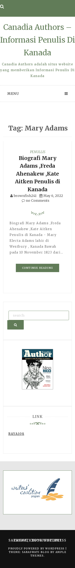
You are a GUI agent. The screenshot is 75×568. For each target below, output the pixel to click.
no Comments (37, 200)
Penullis (37, 152)
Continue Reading (37, 267)
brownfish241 (25, 196)
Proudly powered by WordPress (36, 548)
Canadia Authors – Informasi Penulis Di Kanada (37, 40)
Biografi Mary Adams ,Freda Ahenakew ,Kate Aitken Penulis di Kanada (37, 174)
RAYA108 (16, 434)
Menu (13, 93)
